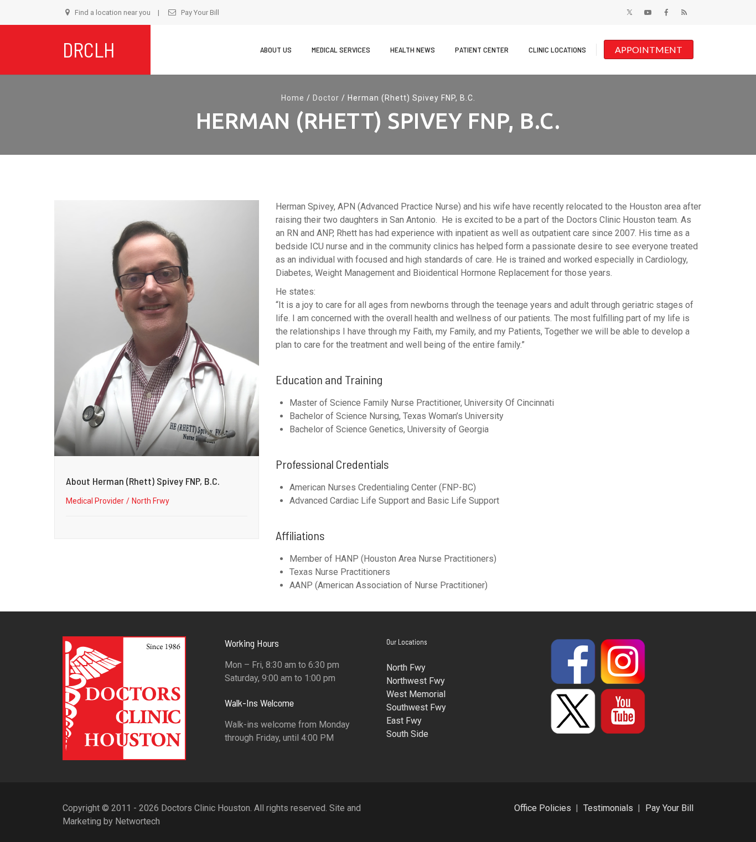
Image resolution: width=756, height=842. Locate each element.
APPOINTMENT (648, 49)
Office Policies (542, 808)
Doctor (326, 97)
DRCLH (89, 49)
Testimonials (608, 808)
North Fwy (406, 667)
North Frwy (150, 500)
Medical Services (341, 49)
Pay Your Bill (200, 12)
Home (292, 97)
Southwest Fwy (416, 707)
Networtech (137, 821)
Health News (412, 49)
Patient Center (482, 49)
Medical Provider (95, 500)
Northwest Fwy (415, 681)
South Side (407, 734)
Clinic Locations (557, 49)
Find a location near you (113, 12)
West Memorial (416, 694)
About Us (276, 49)
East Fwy (404, 720)
